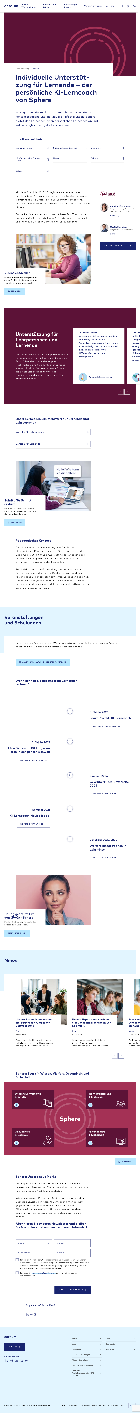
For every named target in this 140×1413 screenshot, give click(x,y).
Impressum (73, 1405)
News (56, 158)
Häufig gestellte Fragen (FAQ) (28, 159)
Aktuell (75, 1339)
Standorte (110, 1344)
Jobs (74, 1344)
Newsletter (77, 1349)
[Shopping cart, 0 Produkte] (128, 6)
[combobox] (34, 1243)
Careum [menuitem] (110, 6)
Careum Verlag (22, 69)
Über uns (109, 1339)
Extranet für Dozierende (82, 1365)
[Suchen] (122, 6)
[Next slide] (127, 392)
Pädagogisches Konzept (65, 148)
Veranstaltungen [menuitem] (93, 6)
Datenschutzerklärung (44, 1273)
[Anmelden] (134, 6)
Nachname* (24, 1253)
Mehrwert (96, 148)
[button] (53, 432)
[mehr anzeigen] (88, 432)
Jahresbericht (112, 1349)
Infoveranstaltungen (81, 1355)
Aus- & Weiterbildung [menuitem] (28, 6)
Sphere (94, 158)
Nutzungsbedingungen (113, 1405)
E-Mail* (60, 1253)
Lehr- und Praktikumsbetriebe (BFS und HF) (83, 1373)
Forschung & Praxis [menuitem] (70, 6)
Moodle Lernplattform (82, 1360)
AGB (64, 1405)
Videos (19, 171)
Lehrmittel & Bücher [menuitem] (49, 6)
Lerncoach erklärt (24, 148)
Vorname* (62, 1243)
